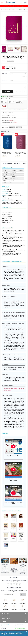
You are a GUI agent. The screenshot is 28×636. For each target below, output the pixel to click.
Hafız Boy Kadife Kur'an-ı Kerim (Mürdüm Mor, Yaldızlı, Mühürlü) (21, 153)
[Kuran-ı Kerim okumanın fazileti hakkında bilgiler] (6, 517)
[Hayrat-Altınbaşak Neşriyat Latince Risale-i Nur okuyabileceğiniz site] (6, 536)
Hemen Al (7, 91)
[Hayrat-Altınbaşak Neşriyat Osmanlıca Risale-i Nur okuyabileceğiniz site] (21, 527)
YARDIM (4, 628)
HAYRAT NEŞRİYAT (5, 59)
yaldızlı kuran (19, 127)
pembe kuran (12, 127)
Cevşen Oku (13, 538)
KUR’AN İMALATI (6, 624)
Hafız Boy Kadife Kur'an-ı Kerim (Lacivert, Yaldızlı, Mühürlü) (7, 153)
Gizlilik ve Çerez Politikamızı (17, 633)
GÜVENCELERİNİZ (20, 624)
